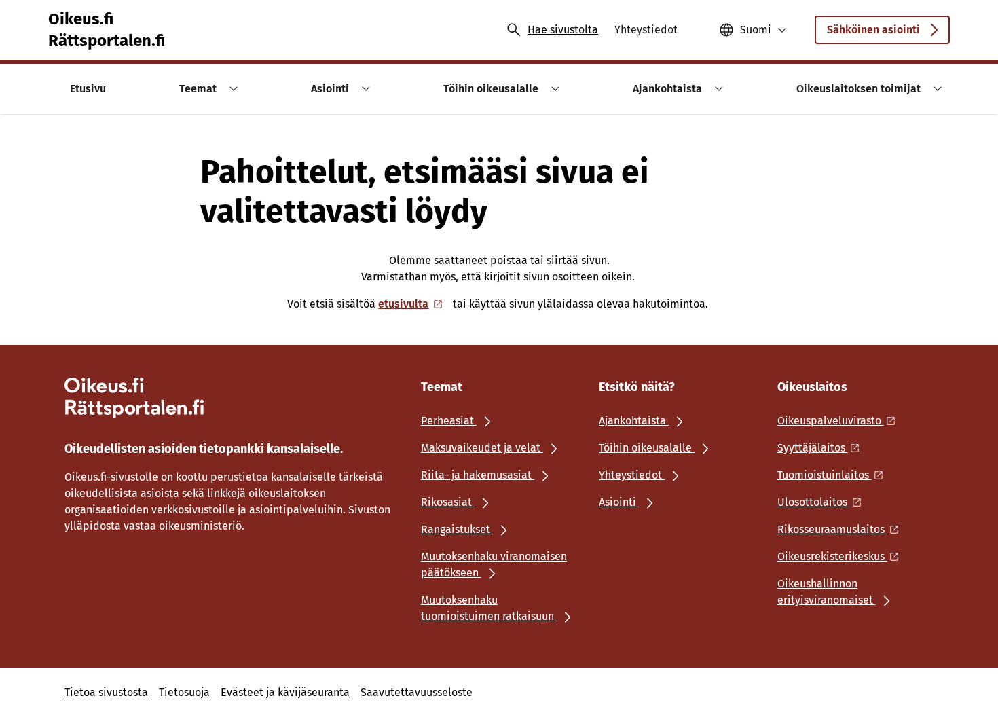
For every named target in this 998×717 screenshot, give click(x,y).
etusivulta (403, 303)
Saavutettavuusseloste (417, 692)
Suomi (755, 29)
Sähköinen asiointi (873, 29)
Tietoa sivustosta (106, 692)
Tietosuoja (184, 692)
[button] (231, 88)
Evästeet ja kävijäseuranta (285, 692)
